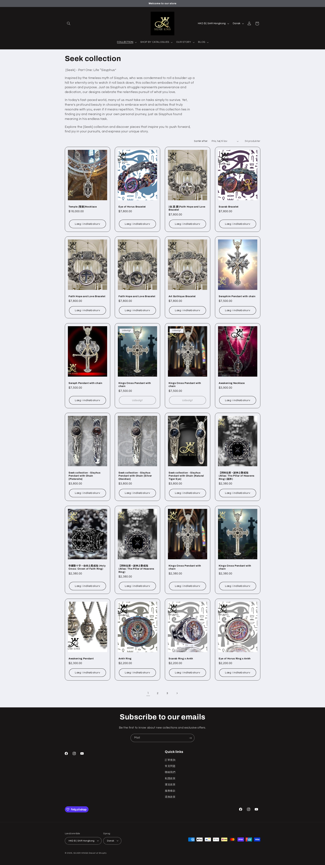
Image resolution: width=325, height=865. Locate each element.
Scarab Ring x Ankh (181, 658)
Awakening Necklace (232, 383)
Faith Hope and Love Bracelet (87, 296)
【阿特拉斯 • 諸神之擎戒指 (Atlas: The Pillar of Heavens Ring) (136, 568)
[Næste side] (177, 693)
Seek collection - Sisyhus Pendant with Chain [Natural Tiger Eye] (186, 475)
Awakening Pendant (81, 658)
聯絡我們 (170, 772)
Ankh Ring (125, 658)
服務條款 (170, 790)
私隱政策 (170, 778)
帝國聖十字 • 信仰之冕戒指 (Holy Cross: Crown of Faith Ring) (87, 567)
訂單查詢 (170, 760)
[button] (69, 23)
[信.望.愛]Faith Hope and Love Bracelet (187, 208)
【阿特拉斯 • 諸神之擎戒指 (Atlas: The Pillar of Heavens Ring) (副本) (236, 475)
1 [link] (148, 693)
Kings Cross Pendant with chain (134, 384)
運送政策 (170, 784)
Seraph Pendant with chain (85, 383)
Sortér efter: (201, 141)
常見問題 (170, 766)
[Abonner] (190, 738)
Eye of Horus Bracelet (132, 206)
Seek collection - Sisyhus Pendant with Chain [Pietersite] (85, 475)
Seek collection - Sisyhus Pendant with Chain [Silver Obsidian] (135, 475)
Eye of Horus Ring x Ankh (235, 658)
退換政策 (170, 796)
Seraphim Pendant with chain (237, 296)
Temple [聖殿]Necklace (83, 206)
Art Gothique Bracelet (182, 296)
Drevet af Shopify (98, 853)
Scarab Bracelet (229, 206)
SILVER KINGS (81, 853)
